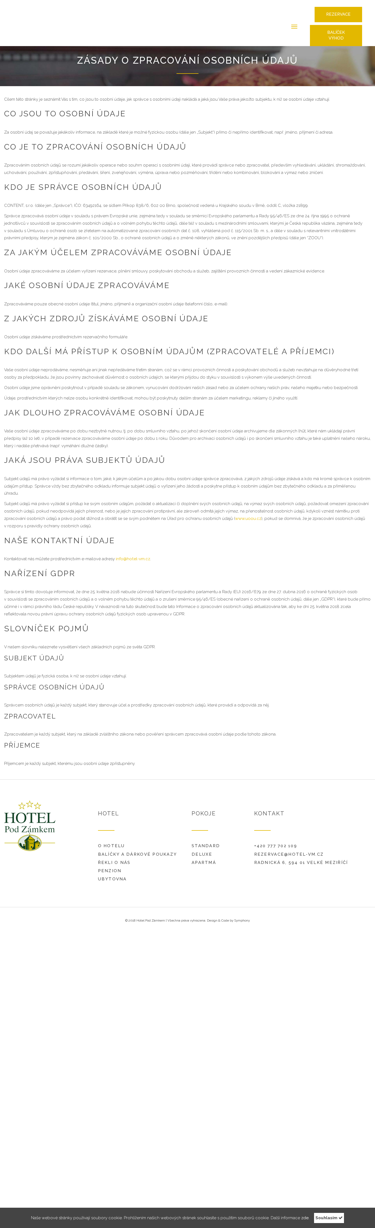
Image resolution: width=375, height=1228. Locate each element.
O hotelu (111, 841)
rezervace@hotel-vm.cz (289, 850)
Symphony (242, 916)
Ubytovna (112, 874)
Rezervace (338, 8)
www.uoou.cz (248, 514)
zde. (305, 1217)
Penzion (110, 866)
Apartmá (204, 858)
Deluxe (202, 850)
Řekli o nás (114, 858)
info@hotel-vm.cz (133, 554)
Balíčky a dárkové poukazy (137, 850)
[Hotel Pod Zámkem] (34, 20)
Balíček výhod (336, 29)
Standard (206, 841)
